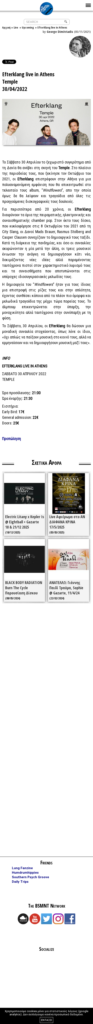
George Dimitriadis (60, 31)
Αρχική (6, 27)
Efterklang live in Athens (52, 27)
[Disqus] (46, 668)
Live (16, 27)
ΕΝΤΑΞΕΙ (46, 1020)
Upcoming (28, 27)
